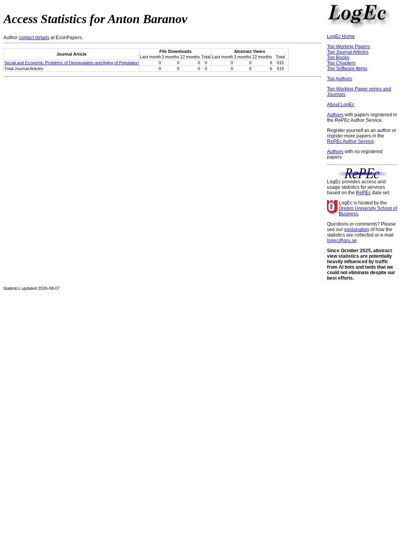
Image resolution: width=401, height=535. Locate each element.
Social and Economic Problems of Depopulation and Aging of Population (71, 62)
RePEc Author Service (350, 141)
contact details (34, 37)
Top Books (338, 57)
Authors (335, 114)
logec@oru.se (342, 240)
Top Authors (339, 78)
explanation (356, 229)
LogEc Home (341, 36)
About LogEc (340, 104)
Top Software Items (347, 68)
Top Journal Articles (347, 52)
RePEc (363, 192)
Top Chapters (341, 63)
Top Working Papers (348, 46)
